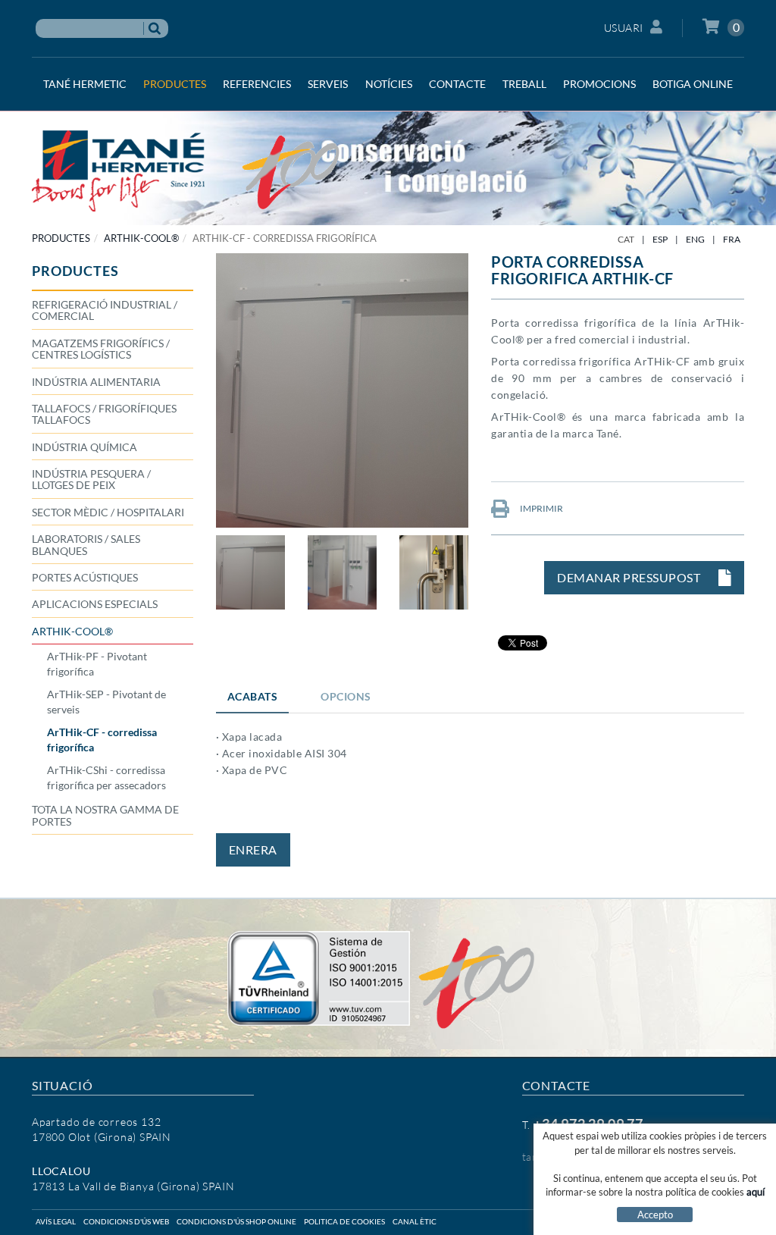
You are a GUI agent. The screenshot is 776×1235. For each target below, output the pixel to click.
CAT (626, 239)
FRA (731, 239)
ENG (695, 239)
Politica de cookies (344, 1221)
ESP (660, 239)
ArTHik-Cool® (141, 238)
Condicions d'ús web (126, 1221)
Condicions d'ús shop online (236, 1221)
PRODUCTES (61, 238)
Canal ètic (414, 1221)
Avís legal (56, 1221)
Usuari (623, 27)
